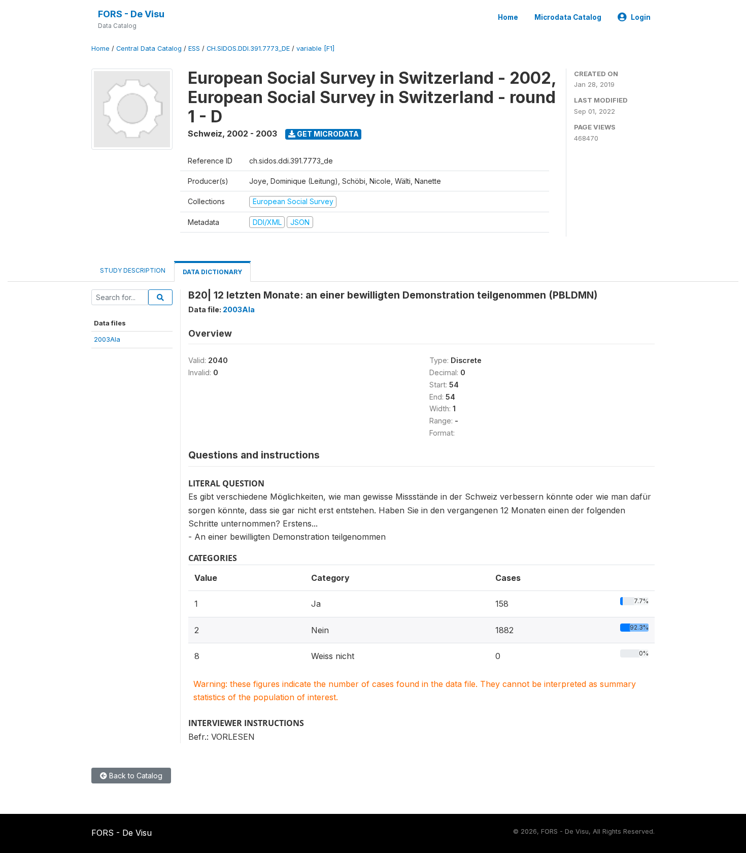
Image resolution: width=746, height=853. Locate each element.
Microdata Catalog (567, 17)
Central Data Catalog (149, 48)
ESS (194, 48)
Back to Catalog (134, 775)
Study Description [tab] (132, 270)
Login (641, 17)
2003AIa (107, 339)
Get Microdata (327, 133)
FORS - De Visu (131, 14)
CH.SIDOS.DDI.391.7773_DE (248, 48)
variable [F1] (315, 48)
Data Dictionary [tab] (212, 272)
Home (508, 17)
